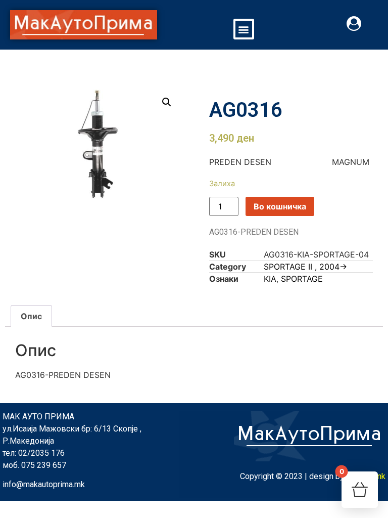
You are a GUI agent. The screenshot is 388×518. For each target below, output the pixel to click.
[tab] (31, 316)
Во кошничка (280, 206)
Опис (31, 316)
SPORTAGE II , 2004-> (305, 267)
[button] (243, 29)
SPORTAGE (302, 279)
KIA (270, 279)
